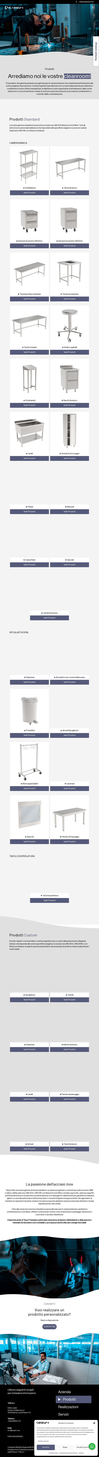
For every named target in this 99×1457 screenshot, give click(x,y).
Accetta (45, 1447)
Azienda (64, 1392)
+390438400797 (86, 2)
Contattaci (49, 1327)
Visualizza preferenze (85, 1447)
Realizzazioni (68, 1407)
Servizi (63, 1414)
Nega (65, 1447)
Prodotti (69, 1399)
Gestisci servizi (43, 1441)
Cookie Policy (53, 1452)
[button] (94, 1423)
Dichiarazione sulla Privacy (68, 1452)
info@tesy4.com (14, 1430)
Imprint (81, 1452)
